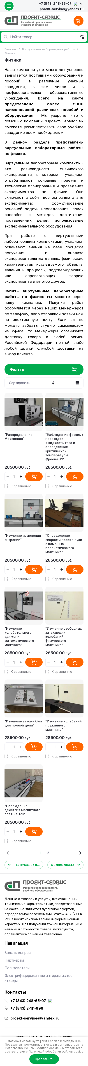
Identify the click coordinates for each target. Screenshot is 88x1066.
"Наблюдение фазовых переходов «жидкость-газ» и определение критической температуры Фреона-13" (64, 447)
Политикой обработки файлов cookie (56, 1051)
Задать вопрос (18, 952)
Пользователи (17, 968)
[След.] (80, 853)
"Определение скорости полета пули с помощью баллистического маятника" (63, 544)
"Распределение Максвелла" (18, 437)
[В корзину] (34, 476)
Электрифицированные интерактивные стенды (38, 978)
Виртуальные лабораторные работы (48, 49)
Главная (10, 49)
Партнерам (14, 960)
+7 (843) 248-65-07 (55, 3)
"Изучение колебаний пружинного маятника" (63, 725)
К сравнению (21, 486)
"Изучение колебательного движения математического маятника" (19, 637)
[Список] (77, 383)
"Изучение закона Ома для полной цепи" (23, 723)
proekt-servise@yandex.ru (61, 9)
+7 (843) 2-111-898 (26, 1008)
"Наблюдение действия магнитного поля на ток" (22, 810)
